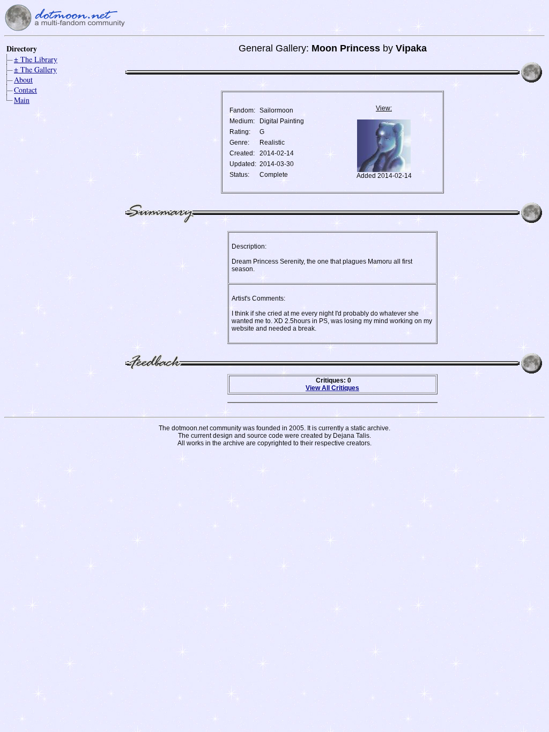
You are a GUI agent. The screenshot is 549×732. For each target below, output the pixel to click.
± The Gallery (35, 69)
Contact (25, 90)
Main (21, 100)
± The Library (35, 59)
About (23, 79)
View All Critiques (332, 388)
